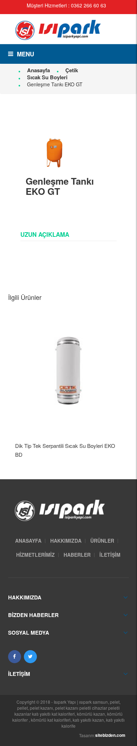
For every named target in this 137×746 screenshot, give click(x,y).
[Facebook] (14, 656)
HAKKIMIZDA (65, 540)
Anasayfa (38, 70)
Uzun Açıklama (44, 234)
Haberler (77, 554)
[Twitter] (30, 656)
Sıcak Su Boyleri (47, 77)
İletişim (109, 554)
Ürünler (102, 540)
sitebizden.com (110, 735)
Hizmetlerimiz (35, 554)
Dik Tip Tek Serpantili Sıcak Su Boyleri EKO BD (65, 450)
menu (25, 54)
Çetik (71, 70)
